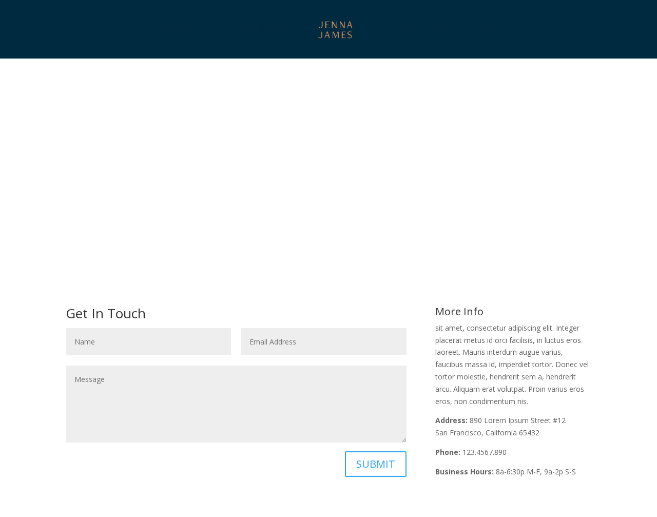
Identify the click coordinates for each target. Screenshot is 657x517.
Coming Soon (267, 30)
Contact (396, 30)
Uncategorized (506, 30)
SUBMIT (375, 464)
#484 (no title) (187, 30)
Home (126, 30)
